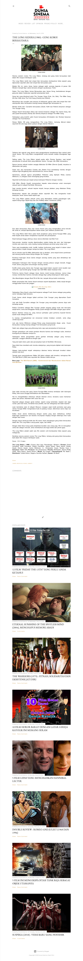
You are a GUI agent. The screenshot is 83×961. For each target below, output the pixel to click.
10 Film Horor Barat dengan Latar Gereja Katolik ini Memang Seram (40, 728)
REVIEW (27, 24)
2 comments (21, 631)
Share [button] (14, 460)
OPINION (39, 24)
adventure (20, 463)
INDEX (20, 24)
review (25, 463)
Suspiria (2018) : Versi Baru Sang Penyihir (38, 934)
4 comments (21, 938)
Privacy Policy (50, 24)
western (30, 463)
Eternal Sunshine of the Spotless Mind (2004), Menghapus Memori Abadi (38, 626)
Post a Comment (22, 576)
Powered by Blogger (43, 951)
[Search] (69, 6)
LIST (33, 24)
